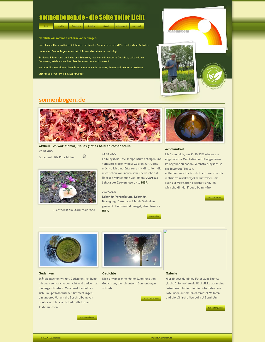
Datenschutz (166, 337)
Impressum (155, 337)
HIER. (144, 182)
